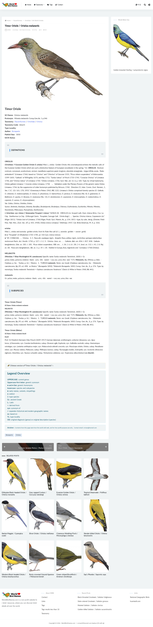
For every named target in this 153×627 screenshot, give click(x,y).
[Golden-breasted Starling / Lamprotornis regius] (131, 45)
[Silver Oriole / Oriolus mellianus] (41, 515)
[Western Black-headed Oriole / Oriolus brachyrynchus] (14, 556)
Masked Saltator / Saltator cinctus (90, 605)
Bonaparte (16, 131)
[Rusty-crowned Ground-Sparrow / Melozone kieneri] (41, 556)
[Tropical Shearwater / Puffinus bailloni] (96, 474)
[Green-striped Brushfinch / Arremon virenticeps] (68, 556)
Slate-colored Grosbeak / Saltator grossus (93, 601)
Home (29, 4)
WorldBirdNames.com (68, 623)
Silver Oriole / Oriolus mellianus (41, 533)
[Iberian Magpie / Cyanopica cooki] (14, 515)
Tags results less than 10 (50, 609)
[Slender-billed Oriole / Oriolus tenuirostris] (96, 515)
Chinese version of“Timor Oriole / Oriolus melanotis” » (31, 366)
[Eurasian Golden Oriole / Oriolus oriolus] (68, 474)
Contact (60, 4)
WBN (9, 30)
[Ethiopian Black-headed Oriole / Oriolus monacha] (14, 474)
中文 (139, 5)
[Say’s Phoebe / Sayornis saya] (96, 556)
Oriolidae (31, 122)
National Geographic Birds (139, 597)
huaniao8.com (135, 601)
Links (43, 601)
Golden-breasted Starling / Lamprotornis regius (130, 70)
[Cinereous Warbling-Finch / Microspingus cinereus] (68, 515)
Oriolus (39, 122)
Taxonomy (45, 613)
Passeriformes (17, 20)
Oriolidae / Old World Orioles (34, 20)
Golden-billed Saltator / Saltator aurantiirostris (95, 609)
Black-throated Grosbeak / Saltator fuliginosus (95, 597)
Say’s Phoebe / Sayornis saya (95, 574)
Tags (51, 4)
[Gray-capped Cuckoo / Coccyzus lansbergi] (41, 474)
